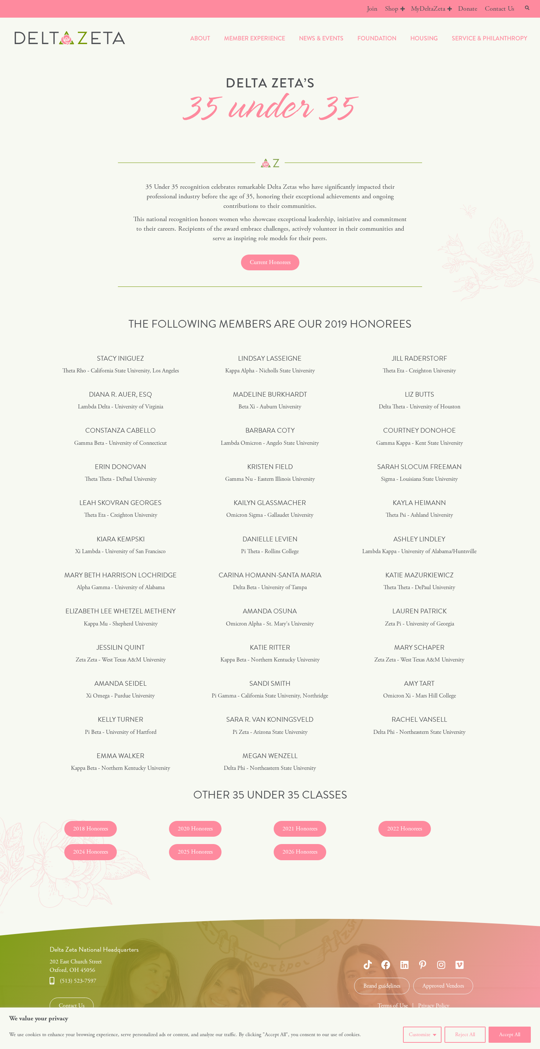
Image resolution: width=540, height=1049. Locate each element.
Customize (420, 1034)
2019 (336, 324)
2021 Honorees (299, 829)
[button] (402, 9)
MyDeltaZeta (428, 8)
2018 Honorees (90, 829)
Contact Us (499, 8)
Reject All (465, 1034)
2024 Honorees (90, 852)
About (200, 38)
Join (372, 8)
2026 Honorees (299, 852)
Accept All (509, 1034)
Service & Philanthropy (489, 38)
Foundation (376, 38)
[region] (270, 1028)
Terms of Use (393, 1006)
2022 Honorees (404, 829)
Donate (467, 8)
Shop (391, 8)
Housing (424, 38)
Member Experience (254, 38)
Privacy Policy (433, 1006)
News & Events (321, 38)
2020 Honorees (195, 829)
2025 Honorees (195, 852)
